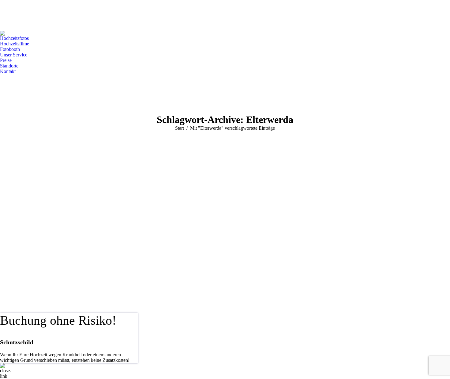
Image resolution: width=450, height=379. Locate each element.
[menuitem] (14, 38)
